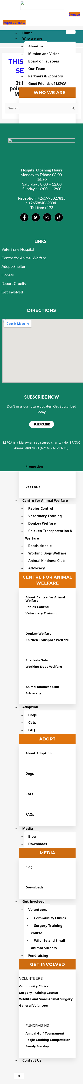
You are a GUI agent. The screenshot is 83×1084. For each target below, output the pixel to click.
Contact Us (31, 1060)
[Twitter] (35, 217)
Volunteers (37, 909)
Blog (32, 836)
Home (27, 32)
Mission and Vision (44, 53)
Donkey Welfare (42, 523)
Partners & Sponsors (45, 76)
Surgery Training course (46, 929)
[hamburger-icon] (71, 32)
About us (35, 46)
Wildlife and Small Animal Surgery (48, 944)
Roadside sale (40, 545)
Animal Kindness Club (46, 560)
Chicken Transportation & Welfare (48, 534)
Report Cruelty (14, 22)
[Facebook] (24, 217)
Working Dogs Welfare (47, 553)
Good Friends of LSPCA (47, 83)
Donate (74, 14)
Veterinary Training (45, 516)
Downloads (37, 844)
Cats (32, 722)
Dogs (32, 715)
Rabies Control (40, 508)
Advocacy (36, 568)
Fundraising (38, 955)
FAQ (31, 730)
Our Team (36, 68)
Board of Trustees (43, 61)
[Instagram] (47, 217)
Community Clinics (50, 918)
